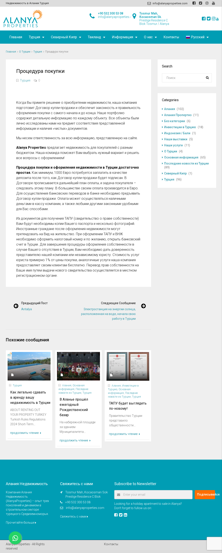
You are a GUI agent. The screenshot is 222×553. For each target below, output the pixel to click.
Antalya (26, 309)
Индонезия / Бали (177, 133)
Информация (122, 37)
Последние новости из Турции (186, 163)
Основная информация (181, 157)
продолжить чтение (24, 433)
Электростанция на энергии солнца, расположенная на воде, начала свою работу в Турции (108, 313)
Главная (15, 37)
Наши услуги (173, 145)
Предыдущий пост (34, 303)
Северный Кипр (64, 37)
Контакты (171, 37)
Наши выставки (175, 139)
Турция (34, 37)
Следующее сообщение (118, 303)
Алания (66, 385)
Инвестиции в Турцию (180, 127)
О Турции (24, 51)
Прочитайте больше (20, 522)
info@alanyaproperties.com (85, 508)
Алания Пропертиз (177, 115)
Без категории (174, 121)
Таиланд (94, 37)
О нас (148, 37)
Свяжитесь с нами (73, 516)
